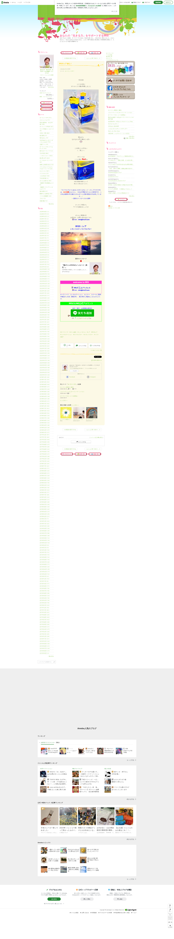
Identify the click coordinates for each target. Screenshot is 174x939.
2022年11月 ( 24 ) (44, 293)
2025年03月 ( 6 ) (44, 228)
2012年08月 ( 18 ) (44, 588)
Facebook (72, 377)
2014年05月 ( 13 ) (45, 538)
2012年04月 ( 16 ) (45, 598)
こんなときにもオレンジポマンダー (117, 128)
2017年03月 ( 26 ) (45, 456)
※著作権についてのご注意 (114, 207)
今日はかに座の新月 (113, 126)
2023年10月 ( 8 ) (44, 267)
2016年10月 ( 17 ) (44, 468)
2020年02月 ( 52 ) (45, 372)
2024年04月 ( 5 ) (44, 252)
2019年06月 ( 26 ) (45, 391)
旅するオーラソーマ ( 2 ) (46, 151)
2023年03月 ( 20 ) (45, 283)
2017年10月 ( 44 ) (45, 439)
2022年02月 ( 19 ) (45, 315)
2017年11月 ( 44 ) (44, 437)
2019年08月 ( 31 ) (45, 387)
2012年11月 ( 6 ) (44, 581)
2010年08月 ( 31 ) (45, 646)
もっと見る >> (63, 400)
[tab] (47, 742)
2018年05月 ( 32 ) (45, 423)
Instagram (93, 377)
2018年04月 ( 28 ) (45, 425)
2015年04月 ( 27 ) (45, 511)
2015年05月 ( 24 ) (45, 509)
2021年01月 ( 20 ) (45, 346)
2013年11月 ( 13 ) (44, 552)
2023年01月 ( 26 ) (45, 288)
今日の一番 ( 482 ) (45, 133)
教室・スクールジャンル (46, 96)
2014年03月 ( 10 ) (45, 543)
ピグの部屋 (50, 75)
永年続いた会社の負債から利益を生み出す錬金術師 (121, 185)
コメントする (82, 442)
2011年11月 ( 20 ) (44, 610)
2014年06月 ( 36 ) (45, 535)
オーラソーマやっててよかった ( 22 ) (46, 147)
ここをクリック (81, 318)
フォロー (75, 371)
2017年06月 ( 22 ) (45, 449)
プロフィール (43, 75)
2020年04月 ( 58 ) (45, 367)
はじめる (54, 899)
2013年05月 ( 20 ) (45, 567)
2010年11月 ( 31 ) (44, 639)
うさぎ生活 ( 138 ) (45, 176)
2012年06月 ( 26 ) (45, 593)
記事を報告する (97, 360)
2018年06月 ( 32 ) (45, 420)
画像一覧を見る (130, 138)
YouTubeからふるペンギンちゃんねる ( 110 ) (46, 141)
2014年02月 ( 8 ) (44, 545)
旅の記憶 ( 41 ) (44, 191)
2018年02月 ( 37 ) (45, 430)
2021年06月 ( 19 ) (44, 334)
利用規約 (94, 912)
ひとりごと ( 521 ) (44, 171)
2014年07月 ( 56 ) (45, 533)
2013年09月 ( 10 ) (45, 557)
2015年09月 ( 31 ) (45, 499)
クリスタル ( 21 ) (44, 173)
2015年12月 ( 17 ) (44, 492)
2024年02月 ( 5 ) (44, 257)
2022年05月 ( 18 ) (45, 307)
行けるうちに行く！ (113, 124)
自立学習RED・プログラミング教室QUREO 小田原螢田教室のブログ (121, 156)
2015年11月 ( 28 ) (44, 495)
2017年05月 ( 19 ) (44, 451)
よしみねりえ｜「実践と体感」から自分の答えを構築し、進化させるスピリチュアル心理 (121, 160)
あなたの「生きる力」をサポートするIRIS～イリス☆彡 (46, 71)
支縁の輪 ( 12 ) (44, 201)
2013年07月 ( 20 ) (45, 562)
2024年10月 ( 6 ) (44, 240)
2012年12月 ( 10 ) (44, 579)
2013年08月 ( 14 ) (45, 559)
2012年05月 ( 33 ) (45, 595)
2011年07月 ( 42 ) (45, 619)
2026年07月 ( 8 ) (44, 214)
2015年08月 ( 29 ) (45, 502)
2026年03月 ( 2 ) (44, 216)
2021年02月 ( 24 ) (45, 343)
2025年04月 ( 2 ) (44, 226)
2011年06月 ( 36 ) (45, 622)
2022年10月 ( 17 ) (44, 295)
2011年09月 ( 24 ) (45, 615)
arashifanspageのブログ (115, 172)
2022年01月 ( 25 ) (45, 317)
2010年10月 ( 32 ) (45, 641)
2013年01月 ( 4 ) (44, 576)
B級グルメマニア (77, 768)
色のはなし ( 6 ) (44, 138)
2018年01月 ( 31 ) (44, 432)
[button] (170, 926)
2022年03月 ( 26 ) (45, 312)
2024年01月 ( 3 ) (44, 259)
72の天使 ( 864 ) (44, 153)
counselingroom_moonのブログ (117, 180)
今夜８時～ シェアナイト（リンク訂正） (119, 133)
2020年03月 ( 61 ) (45, 370)
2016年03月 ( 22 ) (45, 485)
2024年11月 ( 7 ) (44, 238)
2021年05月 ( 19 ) (44, 336)
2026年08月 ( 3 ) (44, 211)
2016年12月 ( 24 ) (44, 463)
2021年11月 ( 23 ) (44, 322)
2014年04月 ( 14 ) (45, 540)
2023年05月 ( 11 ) (45, 279)
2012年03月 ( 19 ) (45, 600)
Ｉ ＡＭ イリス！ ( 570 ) (46, 155)
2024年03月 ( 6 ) (44, 255)
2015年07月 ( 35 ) (45, 504)
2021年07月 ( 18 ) (44, 331)
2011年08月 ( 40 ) (45, 617)
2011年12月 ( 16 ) (44, 607)
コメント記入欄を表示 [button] (96, 437)
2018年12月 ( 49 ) (44, 406)
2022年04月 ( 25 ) (45, 310)
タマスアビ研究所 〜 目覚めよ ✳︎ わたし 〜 (120, 189)
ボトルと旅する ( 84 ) (45, 180)
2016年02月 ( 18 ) (44, 487)
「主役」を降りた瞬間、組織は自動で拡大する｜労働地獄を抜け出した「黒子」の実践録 (121, 168)
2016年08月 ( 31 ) (45, 473)
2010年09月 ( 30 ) (45, 643)
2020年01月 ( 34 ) (45, 375)
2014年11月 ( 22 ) (44, 523)
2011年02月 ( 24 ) (45, 631)
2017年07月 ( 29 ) (45, 447)
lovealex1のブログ (113, 176)
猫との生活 (108, 768)
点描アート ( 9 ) (44, 144)
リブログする (96, 345)
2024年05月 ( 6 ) (44, 250)
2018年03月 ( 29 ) (45, 427)
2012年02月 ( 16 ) (44, 603)
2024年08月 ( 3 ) (44, 243)
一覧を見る (131, 136)
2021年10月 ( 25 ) (44, 324)
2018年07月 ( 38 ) (45, 418)
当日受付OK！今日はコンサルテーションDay (120, 121)
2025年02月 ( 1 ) (44, 231)
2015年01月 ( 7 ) (44, 519)
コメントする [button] (82, 345)
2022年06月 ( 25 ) (45, 305)
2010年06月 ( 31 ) (45, 651)
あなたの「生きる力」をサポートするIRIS (84, 35)
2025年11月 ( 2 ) (44, 219)
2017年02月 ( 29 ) (45, 459)
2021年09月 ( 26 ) (45, 327)
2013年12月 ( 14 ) (44, 550)
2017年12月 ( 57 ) (44, 435)
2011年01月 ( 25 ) (44, 634)
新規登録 (158, 2)
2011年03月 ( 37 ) (45, 629)
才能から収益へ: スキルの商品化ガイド (118, 193)
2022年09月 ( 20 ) (45, 298)
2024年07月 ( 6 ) (44, 245)
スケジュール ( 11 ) (45, 120)
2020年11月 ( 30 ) (45, 351)
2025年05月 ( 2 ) (44, 223)
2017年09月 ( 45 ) (45, 442)
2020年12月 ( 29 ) (45, 348)
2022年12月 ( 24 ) (45, 291)
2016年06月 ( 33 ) (45, 478)
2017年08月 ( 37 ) (45, 444)
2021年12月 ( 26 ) (44, 319)
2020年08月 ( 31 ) (45, 358)
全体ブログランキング (45, 93)
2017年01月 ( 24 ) (45, 461)
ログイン (168, 2)
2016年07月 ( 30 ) (45, 475)
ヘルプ (134, 912)
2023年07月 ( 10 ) (45, 274)
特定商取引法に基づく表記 (122, 912)
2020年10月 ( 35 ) (45, 353)
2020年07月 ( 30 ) (45, 360)
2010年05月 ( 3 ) (44, 653)
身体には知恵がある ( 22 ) (47, 164)
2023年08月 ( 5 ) (44, 271)
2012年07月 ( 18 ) (44, 591)
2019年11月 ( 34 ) (44, 379)
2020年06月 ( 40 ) (45, 363)
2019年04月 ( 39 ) (45, 396)
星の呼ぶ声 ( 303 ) (45, 158)
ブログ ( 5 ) (43, 198)
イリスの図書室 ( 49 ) (45, 196)
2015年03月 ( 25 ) (45, 514)
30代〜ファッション (46, 768)
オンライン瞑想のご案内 (67, 387)
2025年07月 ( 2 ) (44, 221)
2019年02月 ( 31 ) (45, 401)
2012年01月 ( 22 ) (44, 605)
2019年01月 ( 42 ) (45, 403)
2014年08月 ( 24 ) (45, 531)
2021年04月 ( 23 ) (45, 339)
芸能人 (58, 742)
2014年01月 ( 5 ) (44, 547)
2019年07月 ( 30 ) (45, 389)
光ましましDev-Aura (114, 131)
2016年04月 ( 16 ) (45, 483)
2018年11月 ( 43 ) (44, 408)
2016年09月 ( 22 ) (45, 471)
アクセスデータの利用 (106, 912)
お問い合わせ (85, 912)
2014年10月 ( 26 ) (45, 526)
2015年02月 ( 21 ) (44, 516)
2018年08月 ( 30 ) (45, 415)
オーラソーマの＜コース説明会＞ (69, 396)
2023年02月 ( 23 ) (45, 286)
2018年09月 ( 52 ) (45, 413)
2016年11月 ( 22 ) (44, 466)
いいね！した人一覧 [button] (96, 350)
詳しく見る (87, 899)
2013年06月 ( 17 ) (45, 564)
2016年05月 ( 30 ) (45, 480)
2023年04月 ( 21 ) (45, 281)
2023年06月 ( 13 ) (45, 276)
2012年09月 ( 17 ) (44, 586)
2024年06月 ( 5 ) (44, 247)
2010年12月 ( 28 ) (44, 636)
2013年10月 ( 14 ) (45, 555)
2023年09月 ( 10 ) (45, 269)
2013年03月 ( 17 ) (45, 571)
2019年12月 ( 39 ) (44, 377)
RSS (111, 206)
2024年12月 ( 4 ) (44, 235)
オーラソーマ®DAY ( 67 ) (46, 126)
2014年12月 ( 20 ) (45, 521)
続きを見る (51, 87)
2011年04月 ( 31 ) (45, 627)
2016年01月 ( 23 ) (45, 490)
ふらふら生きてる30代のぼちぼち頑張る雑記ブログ (121, 164)
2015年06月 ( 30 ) (45, 507)
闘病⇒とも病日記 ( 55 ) (46, 193)
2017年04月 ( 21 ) (45, 454)
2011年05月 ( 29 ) (44, 624)
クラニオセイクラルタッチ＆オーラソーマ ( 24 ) (46, 167)
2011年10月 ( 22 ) (44, 612)
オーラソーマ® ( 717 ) (45, 117)
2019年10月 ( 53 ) (45, 382)
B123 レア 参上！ (65, 64)
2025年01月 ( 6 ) (44, 233)
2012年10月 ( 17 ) (44, 583)
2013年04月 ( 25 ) (45, 569)
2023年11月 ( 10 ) (44, 264)
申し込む (120, 899)
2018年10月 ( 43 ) (45, 411)
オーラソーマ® (69, 71)
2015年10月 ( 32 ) (45, 497)
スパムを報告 (74, 912)
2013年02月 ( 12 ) (45, 574)
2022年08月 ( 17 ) (45, 300)
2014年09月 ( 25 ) (45, 528)
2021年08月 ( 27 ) (45, 329)
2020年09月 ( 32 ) (45, 355)
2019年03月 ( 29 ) (45, 399)
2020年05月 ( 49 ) (45, 365)
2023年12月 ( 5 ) (44, 262)
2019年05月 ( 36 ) (45, 394)
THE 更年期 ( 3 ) (44, 178)
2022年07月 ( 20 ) (45, 303)
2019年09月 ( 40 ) (45, 384)
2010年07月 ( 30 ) (45, 648)
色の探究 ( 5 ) (43, 135)
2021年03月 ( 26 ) (45, 341)
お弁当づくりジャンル (47, 742)
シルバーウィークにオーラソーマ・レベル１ (72, 391)
